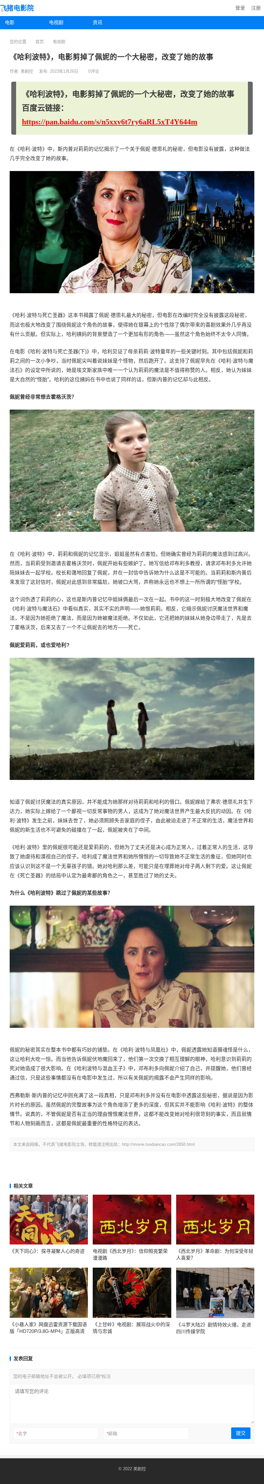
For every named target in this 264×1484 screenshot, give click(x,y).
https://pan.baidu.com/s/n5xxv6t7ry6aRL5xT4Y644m (109, 122)
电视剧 (56, 22)
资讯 (97, 22)
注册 (256, 8)
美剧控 (27, 71)
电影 (9, 22)
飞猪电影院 (17, 8)
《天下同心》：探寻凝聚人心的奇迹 (47, 1251)
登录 (240, 8)
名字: (22, 1433)
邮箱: (112, 1433)
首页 (39, 41)
